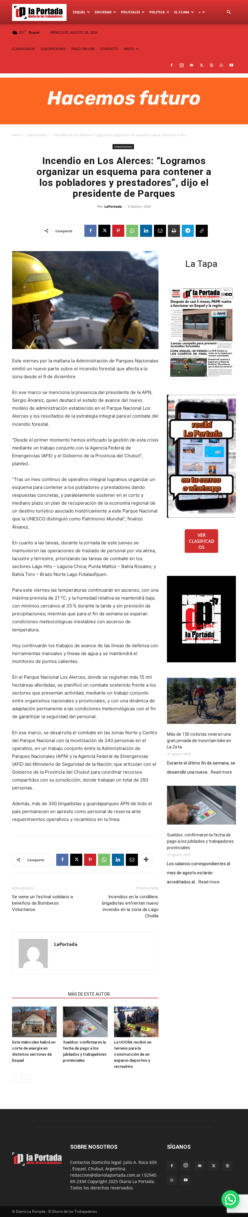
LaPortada (113, 206)
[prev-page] (16, 1078)
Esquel (79, 12)
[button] (228, 12)
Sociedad (103, 12)
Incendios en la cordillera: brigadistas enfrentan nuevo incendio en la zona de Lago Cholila (130, 906)
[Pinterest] (118, 231)
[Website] (211, 65)
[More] (146, 860)
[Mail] (191, 65)
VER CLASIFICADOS (201, 541)
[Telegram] (188, 231)
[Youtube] (231, 65)
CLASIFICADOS (23, 48)
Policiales (130, 12)
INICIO (129, 48)
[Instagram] (181, 65)
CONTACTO (109, 48)
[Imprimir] (174, 231)
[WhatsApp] (221, 65)
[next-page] (25, 1078)
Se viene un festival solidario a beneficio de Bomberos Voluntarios (42, 903)
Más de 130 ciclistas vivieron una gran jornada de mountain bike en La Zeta (199, 740)
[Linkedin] (146, 231)
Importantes (37, 134)
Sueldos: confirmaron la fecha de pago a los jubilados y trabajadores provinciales (200, 841)
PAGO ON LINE (83, 48)
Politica (157, 12)
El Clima (181, 12)
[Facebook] (171, 65)
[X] (201, 65)
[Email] (160, 231)
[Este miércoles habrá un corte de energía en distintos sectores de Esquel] (34, 1022)
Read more (221, 772)
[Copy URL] (202, 231)
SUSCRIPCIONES (53, 48)
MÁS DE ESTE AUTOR (89, 994)
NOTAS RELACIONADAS (38, 994)
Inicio (16, 134)
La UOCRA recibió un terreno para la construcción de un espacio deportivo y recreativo (132, 1054)
